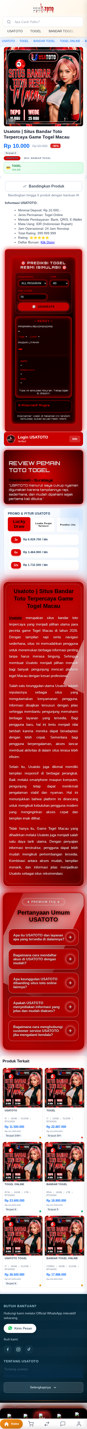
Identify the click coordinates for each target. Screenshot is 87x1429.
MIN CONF (25, 291)
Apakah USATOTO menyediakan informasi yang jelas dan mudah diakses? (36, 1007)
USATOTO (15, 31)
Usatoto (15, 618)
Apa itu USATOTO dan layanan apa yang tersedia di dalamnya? (38, 938)
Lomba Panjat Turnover (43, 525)
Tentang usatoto (16, 1369)
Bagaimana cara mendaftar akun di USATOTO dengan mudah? (35, 959)
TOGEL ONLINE (70, 41)
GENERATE (43, 307)
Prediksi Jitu (67, 525)
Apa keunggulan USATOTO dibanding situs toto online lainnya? (35, 983)
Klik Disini (48, 243)
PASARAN (25, 277)
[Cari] (9, 22)
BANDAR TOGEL (61, 31)
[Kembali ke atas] (78, 1398)
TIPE (53, 277)
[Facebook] (8, 1350)
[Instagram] (18, 1350)
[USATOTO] (43, 8)
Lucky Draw (19, 524)
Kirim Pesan (23, 1329)
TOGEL (35, 31)
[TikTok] (29, 1350)
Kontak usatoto (15, 1376)
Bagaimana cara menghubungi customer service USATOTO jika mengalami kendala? (38, 1031)
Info (74, 439)
